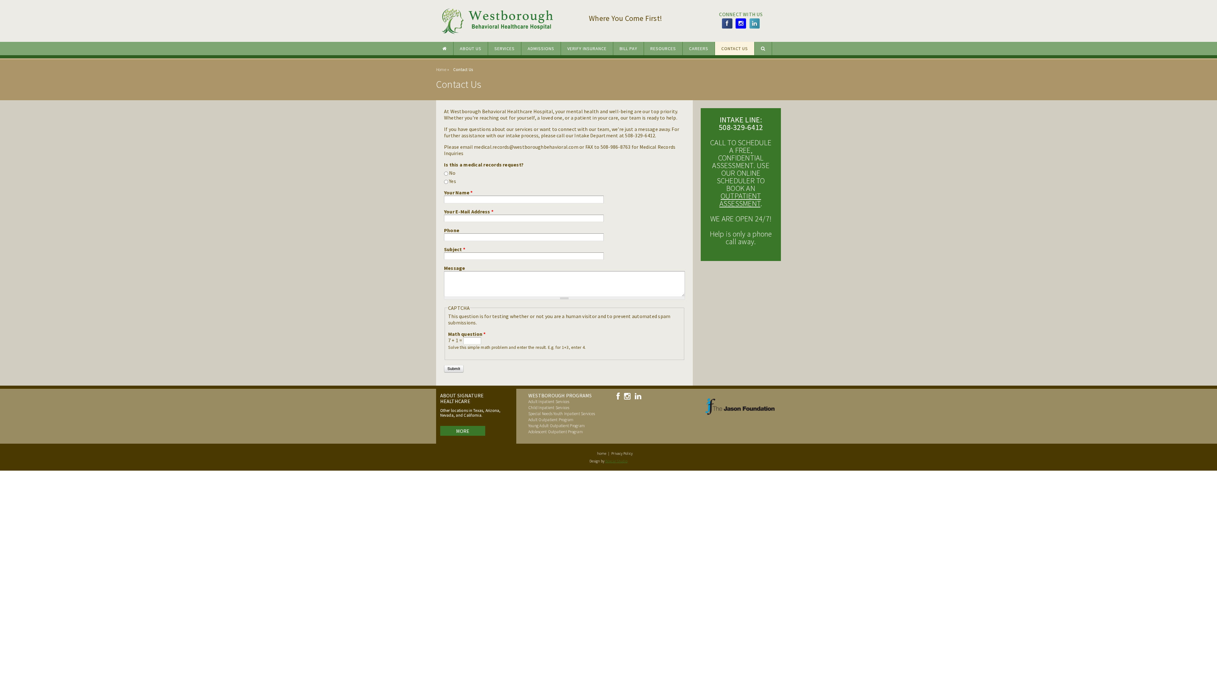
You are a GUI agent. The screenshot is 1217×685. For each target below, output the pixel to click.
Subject (454, 249)
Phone (451, 230)
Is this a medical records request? (484, 164)
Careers (698, 48)
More (463, 431)
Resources (663, 48)
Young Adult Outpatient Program (556, 425)
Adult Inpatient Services (549, 401)
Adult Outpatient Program (551, 419)
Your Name (458, 192)
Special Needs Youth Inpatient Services (561, 413)
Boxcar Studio (616, 461)
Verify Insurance (587, 48)
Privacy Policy (622, 453)
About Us (470, 48)
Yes (452, 181)
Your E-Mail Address (468, 211)
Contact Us (734, 48)
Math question (467, 334)
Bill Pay (628, 48)
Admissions (541, 48)
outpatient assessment (740, 199)
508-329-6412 (741, 127)
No (452, 173)
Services (504, 48)
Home (441, 69)
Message (454, 268)
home (602, 453)
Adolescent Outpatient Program (555, 431)
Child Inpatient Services (549, 407)
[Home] (502, 35)
